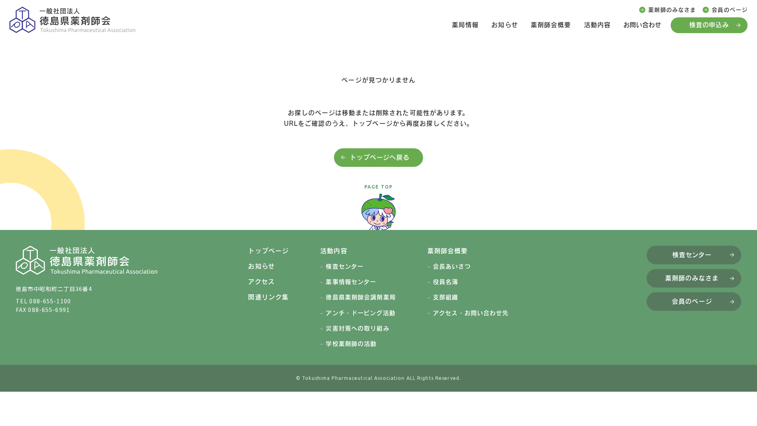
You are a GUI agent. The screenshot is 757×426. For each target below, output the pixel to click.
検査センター (345, 266)
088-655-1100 (50, 301)
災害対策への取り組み (357, 328)
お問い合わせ (642, 25)
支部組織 (445, 297)
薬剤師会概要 (551, 25)
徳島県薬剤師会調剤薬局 (360, 297)
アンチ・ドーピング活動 (360, 313)
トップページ (268, 251)
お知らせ (504, 25)
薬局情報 (465, 25)
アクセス (261, 281)
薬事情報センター (351, 282)
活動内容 (597, 25)
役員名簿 (445, 282)
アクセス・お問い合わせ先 (471, 313)
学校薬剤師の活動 (351, 344)
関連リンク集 (268, 297)
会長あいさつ (452, 266)
